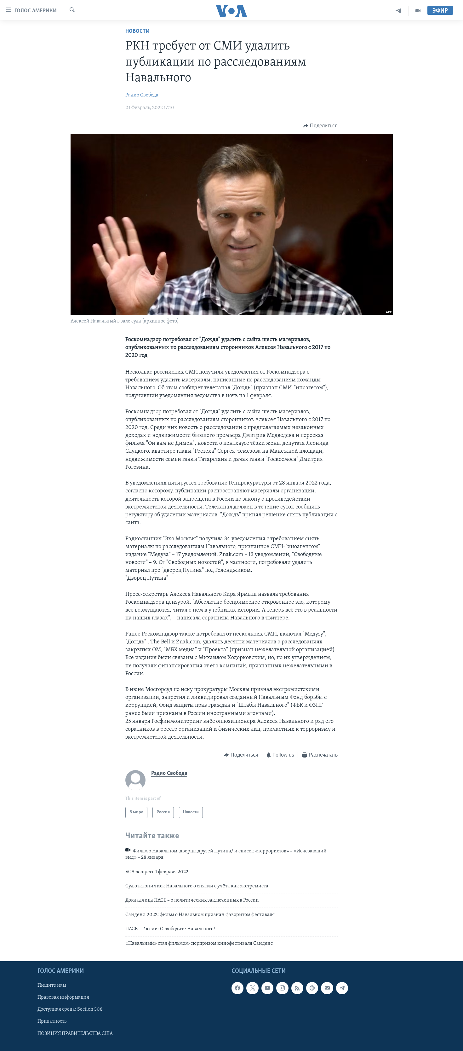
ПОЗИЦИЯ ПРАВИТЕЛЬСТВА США (75, 1033)
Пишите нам (51, 985)
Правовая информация (63, 997)
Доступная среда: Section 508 (70, 1009)
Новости (137, 31)
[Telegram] (399, 11)
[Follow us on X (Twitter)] (252, 988)
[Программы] (418, 11)
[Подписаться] (327, 988)
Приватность (51, 1021)
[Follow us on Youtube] (267, 988)
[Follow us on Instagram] (282, 988)
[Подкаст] (312, 988)
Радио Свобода (141, 95)
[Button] (320, 126)
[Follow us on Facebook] (237, 988)
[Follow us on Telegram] (342, 988)
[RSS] (297, 988)
